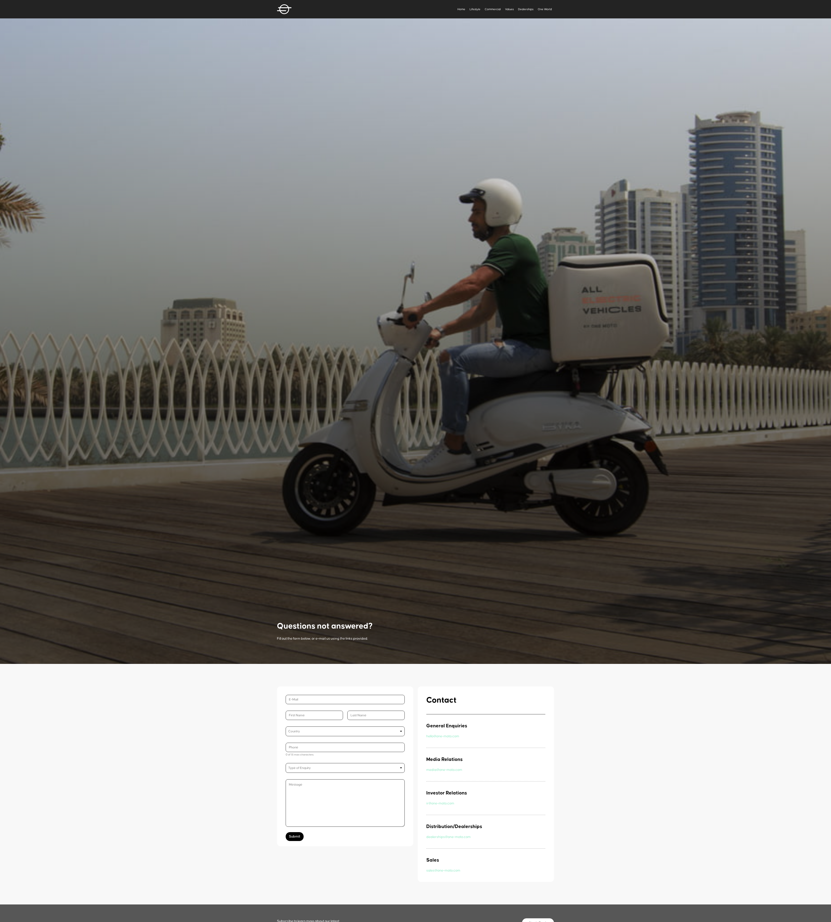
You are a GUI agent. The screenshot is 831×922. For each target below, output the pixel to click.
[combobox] (345, 731)
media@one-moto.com (444, 770)
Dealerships (525, 9)
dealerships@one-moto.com (448, 837)
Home (461, 9)
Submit (294, 836)
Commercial (493, 9)
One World (545, 9)
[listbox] (345, 768)
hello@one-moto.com (442, 736)
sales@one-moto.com (443, 870)
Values (509, 9)
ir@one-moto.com (440, 803)
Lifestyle (475, 9)
